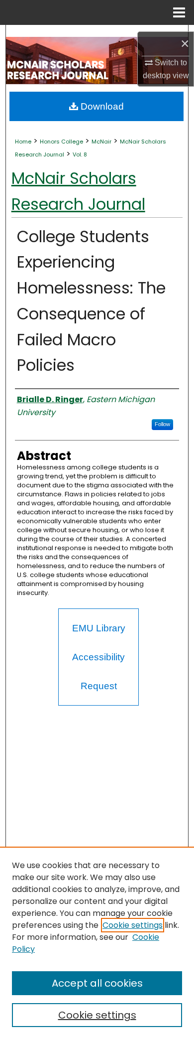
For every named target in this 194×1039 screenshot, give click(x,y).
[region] (97, 943)
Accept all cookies (97, 983)
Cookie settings (132, 925)
